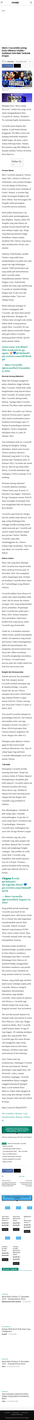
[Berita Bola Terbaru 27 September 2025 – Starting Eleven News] (17, 1282)
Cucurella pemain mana (10, 1151)
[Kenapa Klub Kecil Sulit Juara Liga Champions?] (17, 1315)
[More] (23, 66)
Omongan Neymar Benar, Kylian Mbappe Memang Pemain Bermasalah (9, 1184)
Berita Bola (5, 1294)
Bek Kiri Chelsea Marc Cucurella (17, 1143)
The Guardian (7, 1113)
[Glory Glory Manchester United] (17, 1210)
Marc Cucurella (23, 1151)
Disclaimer (7, 1412)
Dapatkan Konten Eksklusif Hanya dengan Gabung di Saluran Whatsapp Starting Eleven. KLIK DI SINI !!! (17, 1129)
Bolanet (19, 1117)
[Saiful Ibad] (3, 61)
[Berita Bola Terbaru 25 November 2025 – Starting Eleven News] (17, 1347)
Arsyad (4, 1334)
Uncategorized (6, 1326)
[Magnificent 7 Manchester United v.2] (28, 1210)
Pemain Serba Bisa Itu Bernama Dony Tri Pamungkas (26, 1184)
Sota (3, 1366)
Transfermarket (8, 1117)
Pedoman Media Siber (17, 1414)
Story (3, 10)
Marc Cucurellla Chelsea (10, 1154)
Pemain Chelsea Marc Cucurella (12, 1156)
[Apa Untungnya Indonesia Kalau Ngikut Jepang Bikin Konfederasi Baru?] (17, 1380)
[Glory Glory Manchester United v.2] (6, 1210)
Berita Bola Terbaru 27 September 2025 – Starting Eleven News (15, 1297)
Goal (25, 1113)
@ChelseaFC (23, 353)
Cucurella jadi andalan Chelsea (12, 1148)
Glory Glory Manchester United (16, 1218)
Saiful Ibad (10, 61)
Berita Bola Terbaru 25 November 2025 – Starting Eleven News (15, 1362)
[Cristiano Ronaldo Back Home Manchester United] (17, 1241)
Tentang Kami (15, 1412)
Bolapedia (5, 1391)
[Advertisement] (17, 29)
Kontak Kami (24, 1412)
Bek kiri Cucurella (8, 1146)
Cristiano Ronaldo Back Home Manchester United (16, 1250)
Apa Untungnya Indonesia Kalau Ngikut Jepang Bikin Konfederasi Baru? (15, 1396)
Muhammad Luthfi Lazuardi (11, 1302)
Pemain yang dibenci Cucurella (12, 1159)
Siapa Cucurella (7, 1161)
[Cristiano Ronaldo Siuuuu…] (6, 1241)
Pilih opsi (5, 1229)
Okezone (18, 1113)
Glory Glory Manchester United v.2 (5, 1218)
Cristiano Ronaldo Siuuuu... (4, 1248)
